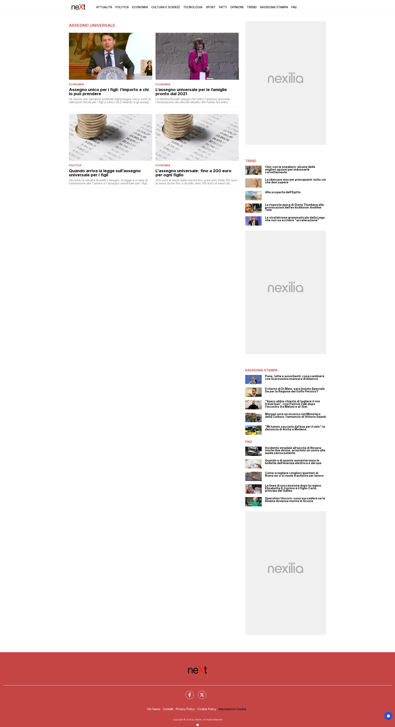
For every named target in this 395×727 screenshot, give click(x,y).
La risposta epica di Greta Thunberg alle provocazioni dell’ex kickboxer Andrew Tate (294, 207)
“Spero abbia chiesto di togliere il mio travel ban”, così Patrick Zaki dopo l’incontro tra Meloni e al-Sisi (292, 404)
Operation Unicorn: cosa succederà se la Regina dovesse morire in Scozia (295, 499)
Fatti (223, 7)
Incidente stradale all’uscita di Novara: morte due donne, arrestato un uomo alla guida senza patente (295, 450)
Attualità (104, 7)
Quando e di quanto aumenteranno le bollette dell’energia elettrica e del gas (293, 461)
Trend (252, 7)
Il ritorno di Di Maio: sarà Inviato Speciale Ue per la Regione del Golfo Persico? (295, 390)
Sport (211, 7)
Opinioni (237, 7)
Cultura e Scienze (165, 7)
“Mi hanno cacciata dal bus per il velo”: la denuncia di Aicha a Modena (295, 428)
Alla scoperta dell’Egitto (283, 192)
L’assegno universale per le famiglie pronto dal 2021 (191, 92)
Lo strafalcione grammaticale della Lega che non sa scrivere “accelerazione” (295, 218)
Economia (140, 7)
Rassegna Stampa (274, 7)
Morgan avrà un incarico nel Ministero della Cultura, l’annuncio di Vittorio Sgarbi (295, 415)
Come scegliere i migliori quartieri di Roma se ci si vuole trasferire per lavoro (294, 474)
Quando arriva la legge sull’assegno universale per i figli (105, 173)
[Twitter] (199, 692)
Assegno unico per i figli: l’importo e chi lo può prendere (109, 92)
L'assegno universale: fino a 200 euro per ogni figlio (193, 173)
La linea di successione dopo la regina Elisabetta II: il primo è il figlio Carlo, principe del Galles (293, 488)
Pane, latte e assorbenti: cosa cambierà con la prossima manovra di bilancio (294, 377)
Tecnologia (192, 7)
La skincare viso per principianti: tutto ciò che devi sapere (295, 181)
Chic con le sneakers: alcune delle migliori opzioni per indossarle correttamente (290, 169)
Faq (294, 7)
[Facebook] (187, 692)
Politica (122, 7)
